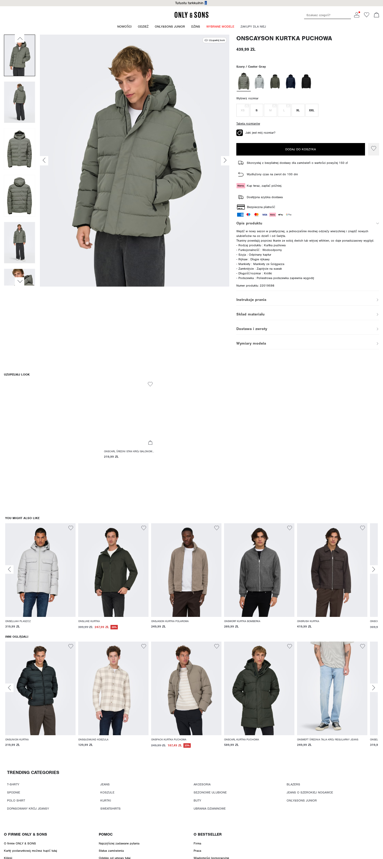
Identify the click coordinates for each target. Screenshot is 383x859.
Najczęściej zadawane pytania (119, 843)
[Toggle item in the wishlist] (373, 149)
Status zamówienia (111, 851)
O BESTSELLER (208, 834)
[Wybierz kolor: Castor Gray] (244, 81)
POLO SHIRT (16, 800)
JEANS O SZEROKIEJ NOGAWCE (310, 792)
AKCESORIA (202, 784)
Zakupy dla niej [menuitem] (253, 26)
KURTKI (105, 800)
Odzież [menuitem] (143, 26)
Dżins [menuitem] (195, 26)
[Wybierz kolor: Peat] (275, 81)
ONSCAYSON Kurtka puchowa (284, 38)
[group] (40, 579)
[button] (242, 110)
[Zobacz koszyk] (376, 15)
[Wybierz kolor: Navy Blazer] (290, 81)
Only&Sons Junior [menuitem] (170, 26)
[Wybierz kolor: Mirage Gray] (259, 81)
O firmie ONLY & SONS (25, 834)
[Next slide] (373, 569)
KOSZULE (107, 792)
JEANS (105, 784)
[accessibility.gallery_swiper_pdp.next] (19, 281)
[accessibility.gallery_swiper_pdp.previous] (19, 38)
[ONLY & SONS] (191, 17)
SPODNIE (13, 792)
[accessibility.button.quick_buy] (150, 443)
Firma (197, 843)
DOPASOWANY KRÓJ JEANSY (28, 808)
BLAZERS (293, 784)
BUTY (197, 800)
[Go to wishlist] (366, 16)
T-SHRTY (13, 784)
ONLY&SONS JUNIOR (302, 800)
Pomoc (106, 834)
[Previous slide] (9, 569)
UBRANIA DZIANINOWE (210, 808)
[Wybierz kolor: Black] (306, 81)
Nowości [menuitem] (124, 26)
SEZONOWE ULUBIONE (210, 792)
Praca (197, 851)
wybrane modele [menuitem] (220, 26)
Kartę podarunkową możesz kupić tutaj (30, 851)
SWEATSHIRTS (110, 808)
